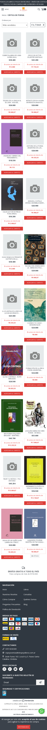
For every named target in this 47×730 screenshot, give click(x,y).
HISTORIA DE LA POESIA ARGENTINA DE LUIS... (35, 147)
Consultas (28, 594)
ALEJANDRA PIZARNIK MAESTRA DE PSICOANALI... (35, 541)
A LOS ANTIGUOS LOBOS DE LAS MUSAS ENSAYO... (12, 312)
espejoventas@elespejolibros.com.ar (20, 653)
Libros (26, 589)
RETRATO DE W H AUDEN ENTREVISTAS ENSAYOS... (35, 101)
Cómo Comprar (9, 599)
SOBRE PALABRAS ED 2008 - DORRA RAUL (12, 56)
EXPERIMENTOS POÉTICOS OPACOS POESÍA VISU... (35, 487)
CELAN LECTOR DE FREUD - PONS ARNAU (12, 213)
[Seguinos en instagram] (4, 669)
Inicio (4, 15)
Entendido (23, 727)
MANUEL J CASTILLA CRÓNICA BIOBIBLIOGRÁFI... (35, 202)
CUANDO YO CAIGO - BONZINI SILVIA (34, 324)
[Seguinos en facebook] (10, 669)
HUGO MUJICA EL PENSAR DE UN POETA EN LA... (12, 258)
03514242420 (11, 649)
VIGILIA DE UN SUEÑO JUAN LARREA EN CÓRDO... (12, 541)
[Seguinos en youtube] (15, 669)
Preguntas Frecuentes (11, 604)
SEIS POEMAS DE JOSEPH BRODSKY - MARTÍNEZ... (12, 434)
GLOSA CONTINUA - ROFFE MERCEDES (12, 378)
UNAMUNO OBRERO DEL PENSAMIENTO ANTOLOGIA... (12, 157)
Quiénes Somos (30, 599)
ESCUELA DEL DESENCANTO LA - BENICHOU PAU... (35, 267)
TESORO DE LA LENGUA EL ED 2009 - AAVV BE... (12, 101)
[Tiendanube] (23, 701)
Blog (25, 604)
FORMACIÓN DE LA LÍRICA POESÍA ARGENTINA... (35, 369)
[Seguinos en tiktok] (21, 669)
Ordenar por (6, 20)
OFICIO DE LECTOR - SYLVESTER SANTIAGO (34, 56)
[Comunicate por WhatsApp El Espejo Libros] (41, 711)
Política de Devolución (12, 609)
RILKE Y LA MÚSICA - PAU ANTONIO (12, 480)
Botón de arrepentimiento (24, 714)
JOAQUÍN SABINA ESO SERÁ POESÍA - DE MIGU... (34, 432)
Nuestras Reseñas (10, 594)
